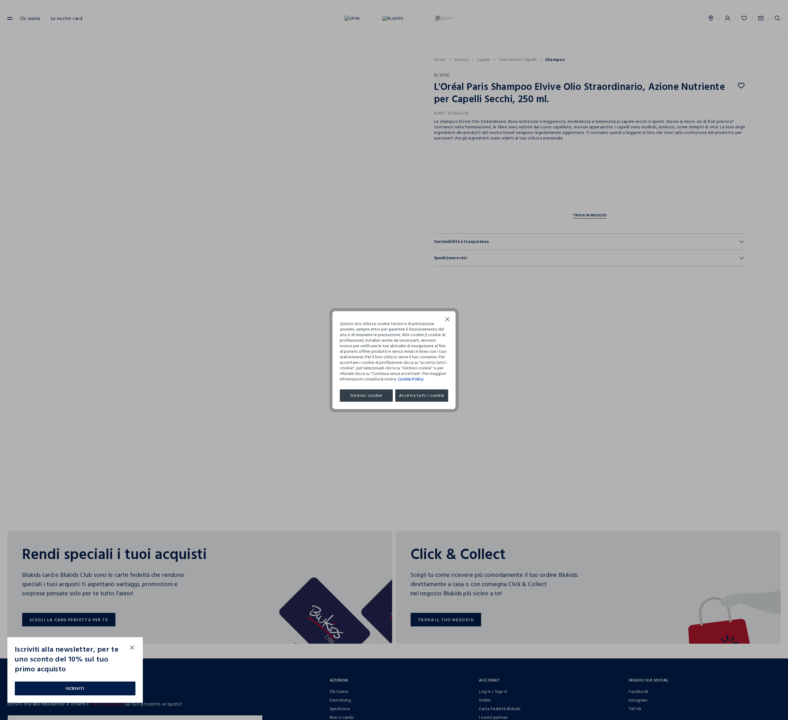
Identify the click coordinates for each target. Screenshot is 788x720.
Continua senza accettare (447, 320)
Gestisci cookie (366, 395)
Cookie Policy (411, 379)
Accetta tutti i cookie (421, 395)
